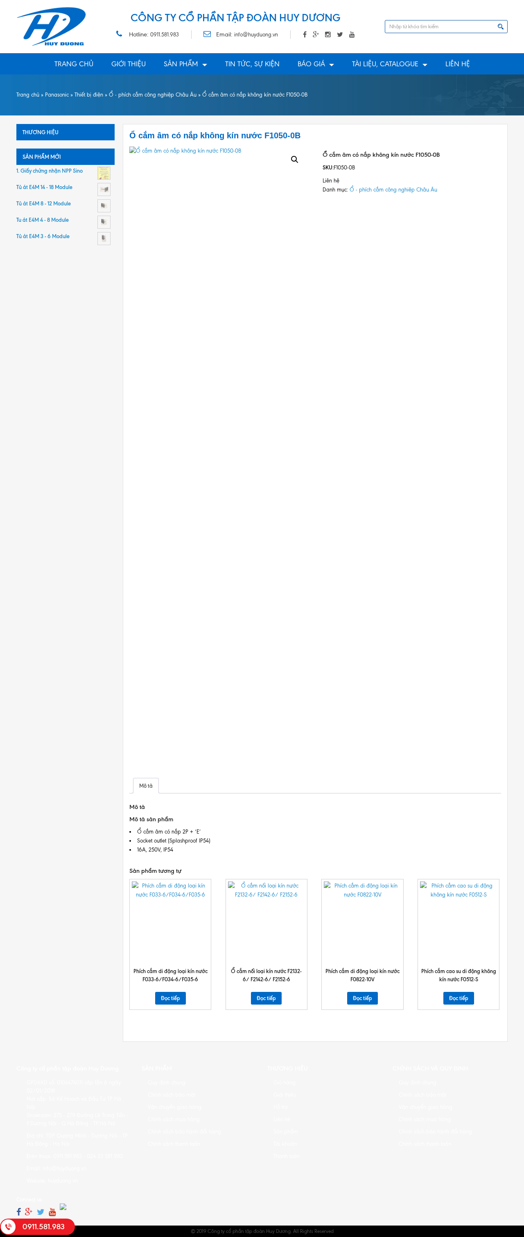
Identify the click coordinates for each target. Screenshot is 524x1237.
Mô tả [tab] (146, 785)
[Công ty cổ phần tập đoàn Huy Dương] (51, 26)
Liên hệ (457, 64)
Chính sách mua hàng (174, 1119)
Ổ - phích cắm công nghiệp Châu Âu (152, 95)
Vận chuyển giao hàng (174, 1107)
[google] (29, 1212)
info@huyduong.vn (256, 35)
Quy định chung (166, 1082)
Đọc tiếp (170, 998)
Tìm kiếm (501, 26)
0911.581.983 (164, 35)
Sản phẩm (181, 64)
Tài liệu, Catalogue (385, 64)
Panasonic (57, 95)
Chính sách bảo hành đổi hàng (184, 1132)
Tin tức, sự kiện (252, 64)
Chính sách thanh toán (174, 1144)
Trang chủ (73, 64)
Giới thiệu (128, 64)
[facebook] (18, 1212)
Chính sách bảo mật (171, 1095)
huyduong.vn (63, 1181)
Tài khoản (285, 1144)
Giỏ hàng (284, 1082)
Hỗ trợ (280, 1107)
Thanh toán (286, 1156)
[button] (294, 159)
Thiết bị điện (89, 95)
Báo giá (311, 64)
